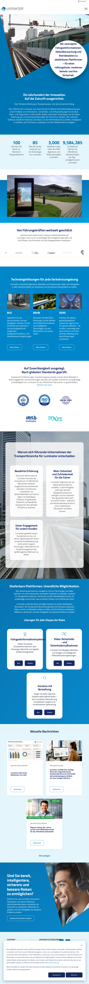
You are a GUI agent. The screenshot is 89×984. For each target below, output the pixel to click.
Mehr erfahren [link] (14, 347)
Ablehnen (74, 975)
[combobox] (82, 1)
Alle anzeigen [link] (44, 855)
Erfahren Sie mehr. (44, 384)
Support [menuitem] (11, 939)
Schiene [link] (30, 663)
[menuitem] (15, 937)
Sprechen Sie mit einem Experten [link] (20, 918)
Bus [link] (18, 663)
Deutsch (83, 1)
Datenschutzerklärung (51, 962)
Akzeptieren (57, 975)
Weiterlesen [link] (25, 768)
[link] (12, 8)
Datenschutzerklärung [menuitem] (50, 939)
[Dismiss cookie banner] (81, 945)
